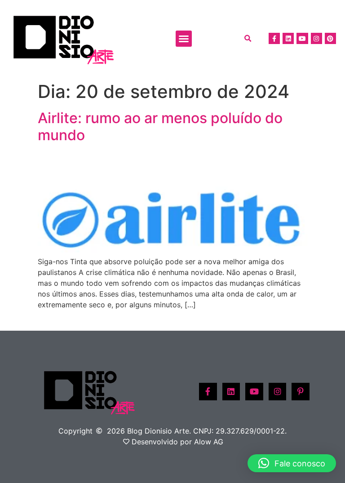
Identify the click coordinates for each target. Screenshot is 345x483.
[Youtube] (302, 38)
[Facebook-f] (274, 38)
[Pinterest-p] (301, 392)
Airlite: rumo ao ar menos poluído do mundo (160, 126)
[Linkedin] (288, 38)
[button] (184, 39)
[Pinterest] (330, 38)
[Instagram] (316, 38)
